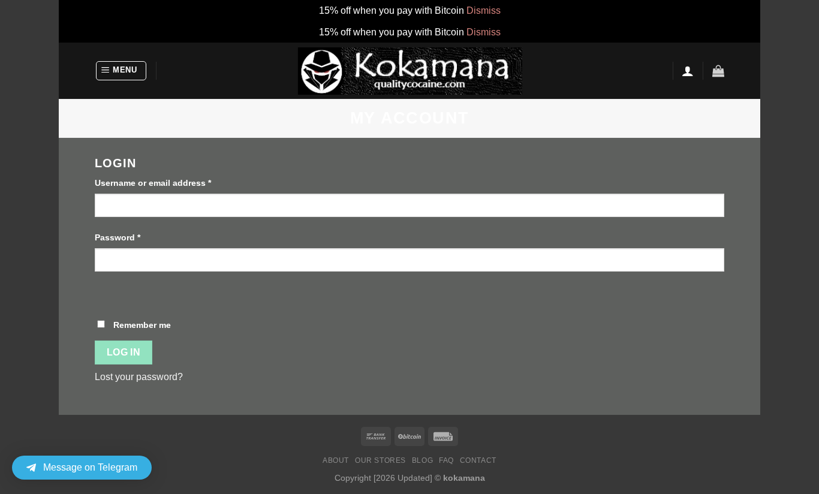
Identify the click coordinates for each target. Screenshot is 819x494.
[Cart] (718, 71)
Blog (422, 460)
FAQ (446, 460)
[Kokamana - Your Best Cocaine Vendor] (410, 71)
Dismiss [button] (483, 10)
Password (117, 237)
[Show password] (106, 292)
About (336, 460)
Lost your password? (139, 377)
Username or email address (153, 183)
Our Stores (380, 460)
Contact (478, 460)
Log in (124, 352)
